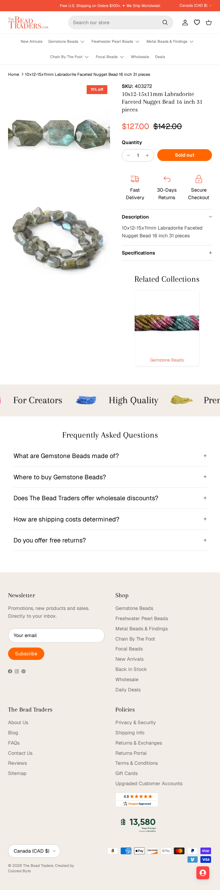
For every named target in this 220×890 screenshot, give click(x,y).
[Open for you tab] (202, 872)
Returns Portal (131, 753)
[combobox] (120, 22)
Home (13, 74)
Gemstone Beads (63, 41)
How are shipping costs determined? (66, 519)
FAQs (14, 743)
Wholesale (140, 56)
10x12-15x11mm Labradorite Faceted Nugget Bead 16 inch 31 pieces (87, 74)
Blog (13, 733)
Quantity (132, 142)
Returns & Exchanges (138, 743)
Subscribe (26, 653)
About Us (18, 722)
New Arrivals (31, 41)
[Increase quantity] (149, 155)
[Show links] (84, 42)
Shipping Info (129, 733)
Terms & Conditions (136, 763)
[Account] (184, 22)
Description (135, 217)
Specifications (138, 253)
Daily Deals (128, 690)
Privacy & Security (135, 722)
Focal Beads (107, 56)
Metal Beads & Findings (166, 41)
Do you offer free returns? (49, 540)
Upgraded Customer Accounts (148, 783)
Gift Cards (126, 773)
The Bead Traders (38, 865)
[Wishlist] (197, 22)
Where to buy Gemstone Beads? (59, 477)
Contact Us (20, 753)
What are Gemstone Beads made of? (66, 456)
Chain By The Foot (66, 56)
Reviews (17, 763)
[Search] (165, 22)
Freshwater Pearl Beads (112, 41)
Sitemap (17, 773)
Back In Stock (131, 669)
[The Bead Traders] (28, 22)
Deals (160, 56)
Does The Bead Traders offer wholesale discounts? (85, 498)
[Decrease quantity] (127, 155)
